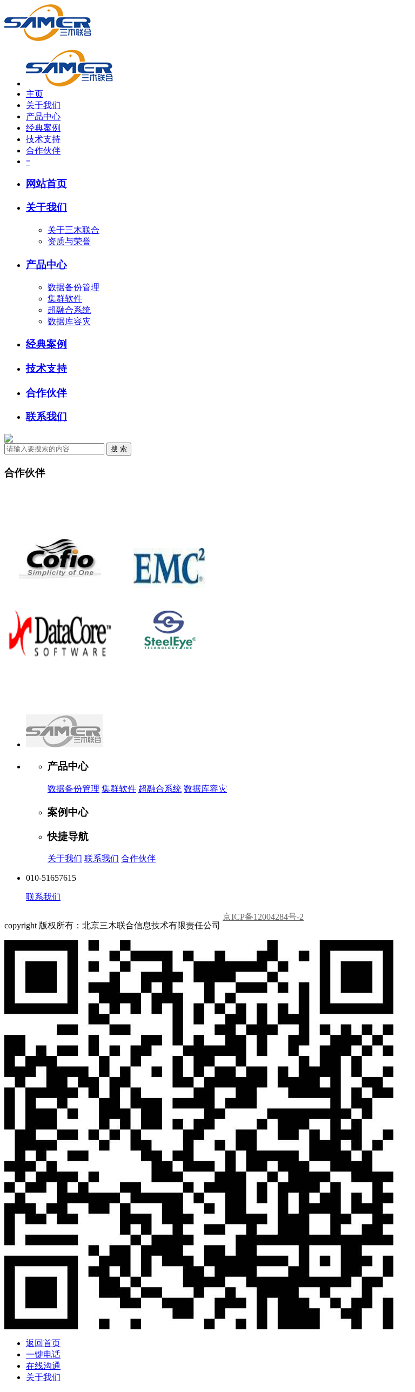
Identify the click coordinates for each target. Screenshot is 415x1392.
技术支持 (43, 139)
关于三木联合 (73, 230)
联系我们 (46, 416)
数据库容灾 (69, 321)
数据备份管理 (73, 287)
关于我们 (43, 105)
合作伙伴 (43, 150)
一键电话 (43, 1354)
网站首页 (46, 183)
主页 (34, 93)
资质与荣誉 (69, 241)
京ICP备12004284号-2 (263, 916)
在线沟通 (43, 1365)
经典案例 (43, 127)
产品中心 (43, 116)
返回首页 (43, 1343)
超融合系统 (69, 309)
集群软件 (65, 298)
